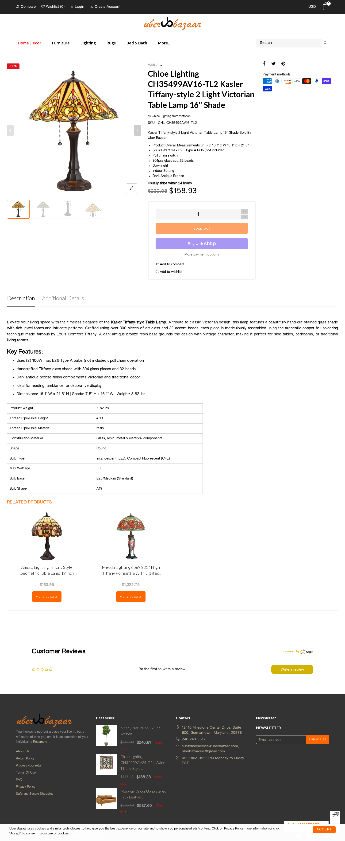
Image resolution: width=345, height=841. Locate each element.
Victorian (185, 116)
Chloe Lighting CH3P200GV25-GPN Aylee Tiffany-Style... (142, 762)
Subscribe (318, 740)
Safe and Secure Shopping (34, 793)
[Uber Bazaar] (172, 23)
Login (79, 6)
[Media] (131, 188)
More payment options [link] (201, 254)
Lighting (88, 42)
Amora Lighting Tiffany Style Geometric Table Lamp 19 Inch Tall (47, 570)
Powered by (291, 651)
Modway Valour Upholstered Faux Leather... (143, 794)
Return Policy (25, 758)
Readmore (40, 741)
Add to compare (171, 264)
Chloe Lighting (161, 116)
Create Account (107, 6)
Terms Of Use (26, 772)
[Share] (264, 64)
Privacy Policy (25, 786)
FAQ (19, 779)
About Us (22, 751)
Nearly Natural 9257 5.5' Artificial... (140, 731)
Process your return (29, 765)
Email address (269, 740)
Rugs (111, 42)
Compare (28, 6)
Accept (324, 829)
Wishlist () (55, 6)
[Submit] (325, 43)
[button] (10, 130)
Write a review (292, 669)
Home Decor (29, 42)
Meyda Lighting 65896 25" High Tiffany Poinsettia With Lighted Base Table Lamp (131, 570)
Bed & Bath (136, 42)
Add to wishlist (170, 272)
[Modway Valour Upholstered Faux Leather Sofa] (106, 801)
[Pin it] (283, 64)
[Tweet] (273, 64)
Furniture (61, 42)
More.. (164, 42)
